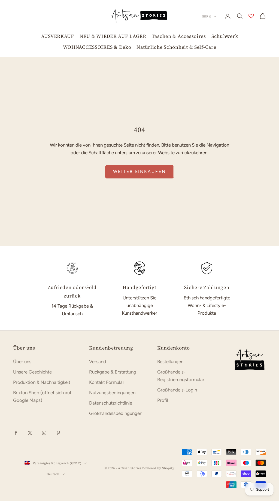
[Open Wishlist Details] (251, 16)
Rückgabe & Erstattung (112, 372)
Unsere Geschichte (32, 372)
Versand (97, 361)
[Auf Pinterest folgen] (58, 433)
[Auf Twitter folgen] (30, 433)
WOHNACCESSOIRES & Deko (97, 47)
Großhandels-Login (177, 390)
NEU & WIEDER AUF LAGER (113, 36)
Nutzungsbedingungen (112, 392)
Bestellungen (170, 361)
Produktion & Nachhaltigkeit (41, 382)
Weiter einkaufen (139, 171)
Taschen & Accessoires (179, 36)
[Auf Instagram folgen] (44, 433)
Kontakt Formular (106, 382)
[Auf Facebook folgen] (16, 433)
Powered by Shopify (158, 468)
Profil (162, 400)
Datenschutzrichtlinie (110, 403)
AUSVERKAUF (57, 36)
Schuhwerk (224, 36)
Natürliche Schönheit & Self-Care (176, 47)
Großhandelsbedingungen (115, 413)
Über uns (22, 361)
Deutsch (53, 474)
